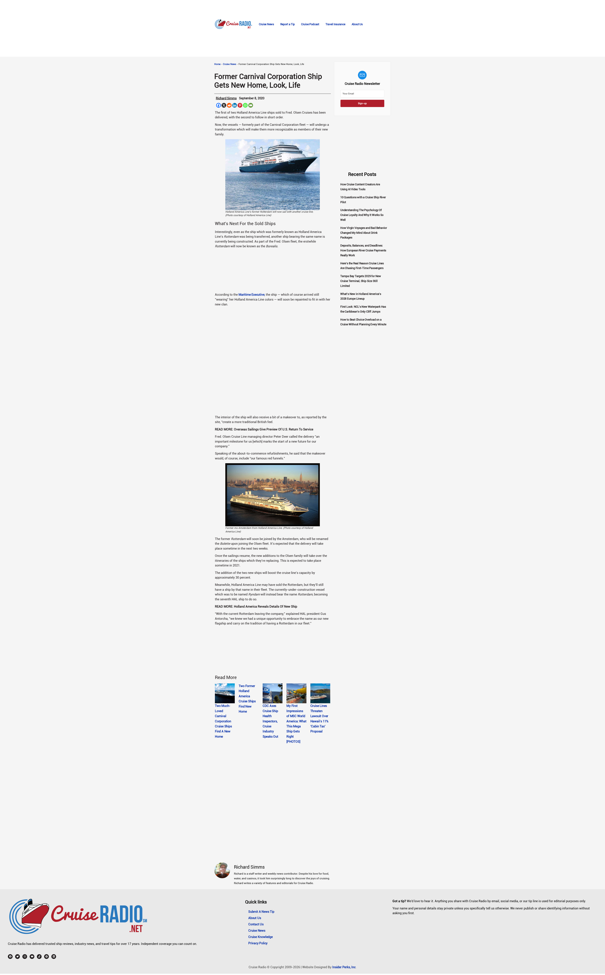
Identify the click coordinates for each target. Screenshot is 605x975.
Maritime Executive (251, 294)
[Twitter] (17, 956)
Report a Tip (287, 24)
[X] (224, 105)
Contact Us (256, 924)
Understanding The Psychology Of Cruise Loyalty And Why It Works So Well (361, 214)
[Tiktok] (39, 956)
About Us (357, 24)
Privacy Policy (258, 943)
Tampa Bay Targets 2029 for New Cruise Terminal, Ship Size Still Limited (360, 280)
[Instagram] (24, 956)
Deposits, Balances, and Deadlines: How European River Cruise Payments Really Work (363, 250)
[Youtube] (32, 956)
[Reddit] (229, 105)
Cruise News (266, 24)
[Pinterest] (240, 105)
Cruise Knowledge (260, 937)
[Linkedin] (234, 105)
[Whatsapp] (245, 105)
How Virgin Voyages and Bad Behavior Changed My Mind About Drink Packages (363, 232)
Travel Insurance (335, 24)
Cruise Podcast (310, 24)
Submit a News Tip (261, 912)
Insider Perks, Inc (343, 967)
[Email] (250, 105)
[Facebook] (218, 105)
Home (217, 64)
